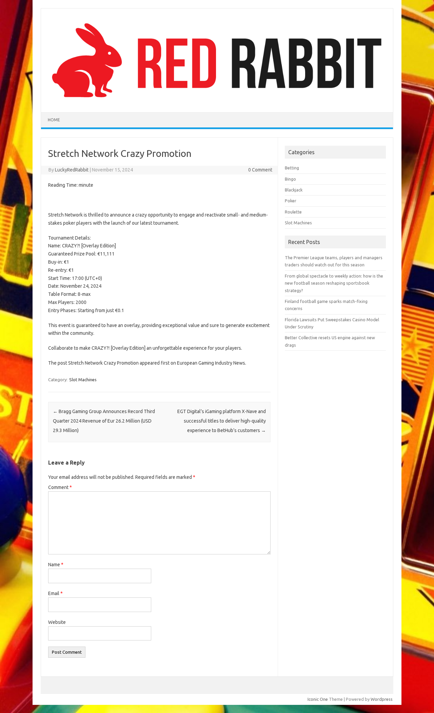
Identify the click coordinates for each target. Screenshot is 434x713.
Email (55, 593)
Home (54, 120)
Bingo (290, 179)
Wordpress (382, 699)
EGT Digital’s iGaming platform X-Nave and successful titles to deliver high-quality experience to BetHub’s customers (221, 421)
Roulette (293, 211)
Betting (292, 167)
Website (57, 622)
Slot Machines (83, 379)
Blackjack (293, 189)
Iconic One (318, 699)
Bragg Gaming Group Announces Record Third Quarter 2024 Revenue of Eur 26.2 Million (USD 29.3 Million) (104, 421)
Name (55, 564)
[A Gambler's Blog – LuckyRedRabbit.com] (217, 100)
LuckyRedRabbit (71, 169)
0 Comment (260, 169)
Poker (290, 200)
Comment (60, 487)
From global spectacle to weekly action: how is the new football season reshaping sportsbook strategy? (334, 283)
